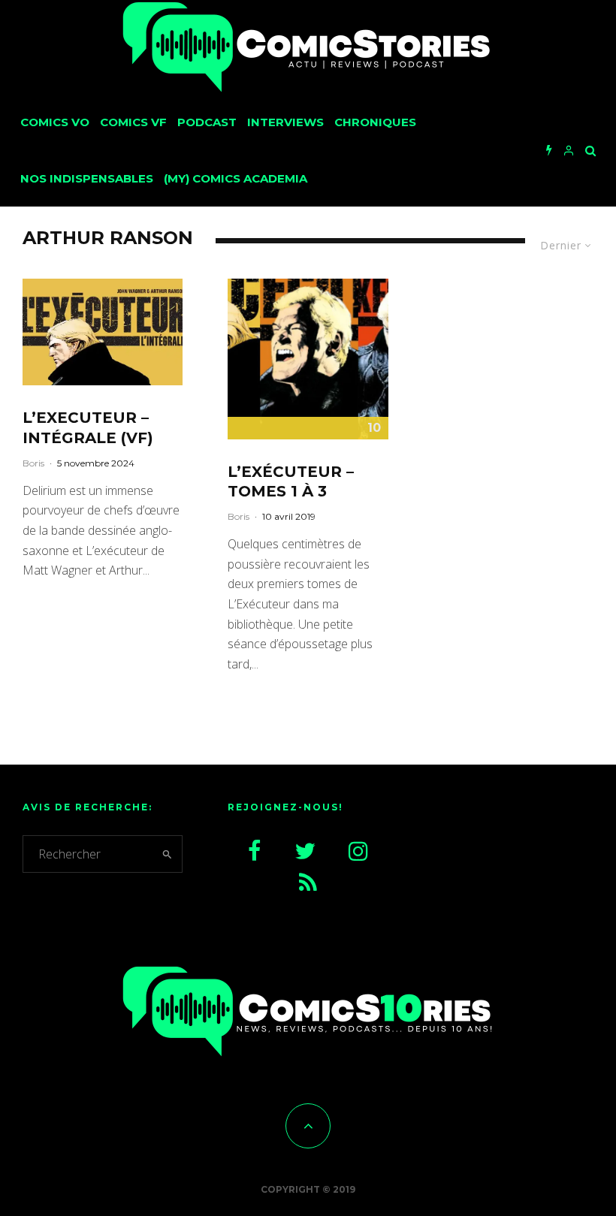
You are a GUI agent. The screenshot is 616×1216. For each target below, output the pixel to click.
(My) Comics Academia (235, 178)
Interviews (285, 122)
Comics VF (133, 122)
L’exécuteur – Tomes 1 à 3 (291, 482)
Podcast (207, 122)
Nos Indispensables (86, 178)
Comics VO (54, 122)
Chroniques (375, 122)
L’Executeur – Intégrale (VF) (88, 428)
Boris (33, 463)
